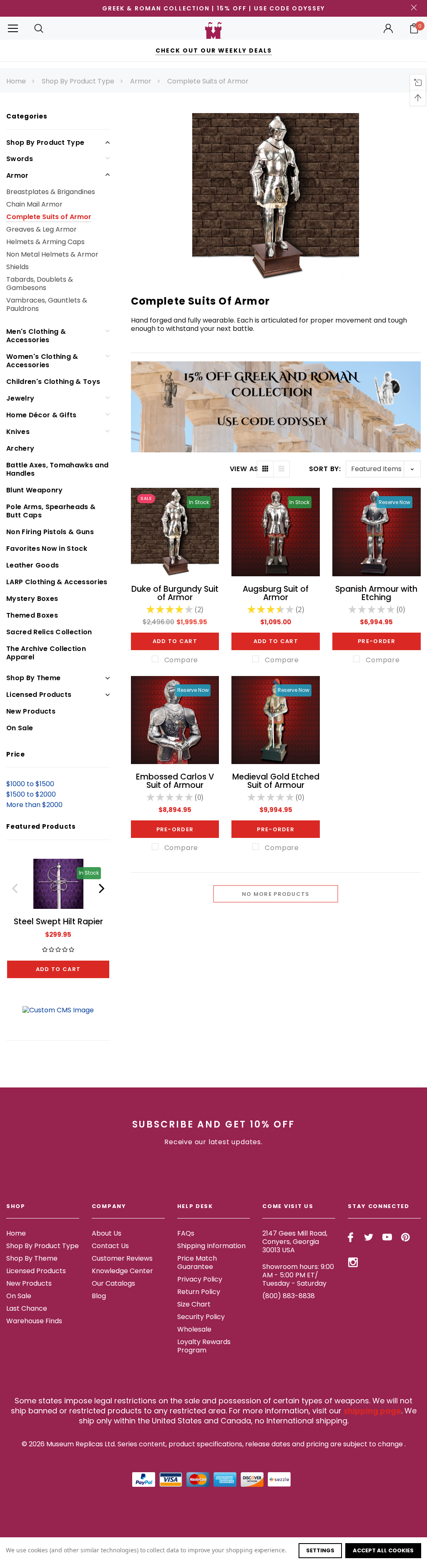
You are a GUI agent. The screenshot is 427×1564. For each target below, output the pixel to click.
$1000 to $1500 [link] (30, 784)
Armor (140, 81)
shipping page (372, 1410)
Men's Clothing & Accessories (36, 336)
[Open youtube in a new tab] (387, 1237)
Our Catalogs (113, 1283)
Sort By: (325, 469)
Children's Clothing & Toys (53, 381)
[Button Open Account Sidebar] (388, 28)
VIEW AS (243, 469)
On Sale (19, 728)
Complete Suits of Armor (208, 81)
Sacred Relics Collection (49, 632)
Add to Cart (58, 969)
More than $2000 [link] (34, 805)
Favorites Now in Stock (46, 548)
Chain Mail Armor (34, 204)
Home (16, 81)
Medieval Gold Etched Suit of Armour (275, 781)
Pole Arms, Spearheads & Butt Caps (50, 511)
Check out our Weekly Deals (214, 50)
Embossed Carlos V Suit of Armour (175, 781)
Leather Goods (32, 565)
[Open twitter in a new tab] (369, 1237)
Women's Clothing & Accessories (42, 361)
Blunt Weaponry (34, 490)
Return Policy (198, 1292)
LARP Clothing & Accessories (57, 582)
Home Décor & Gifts (41, 415)
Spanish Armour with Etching (376, 593)
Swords (19, 159)
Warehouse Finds (34, 1321)
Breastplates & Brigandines (50, 192)
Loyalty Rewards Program (204, 1346)
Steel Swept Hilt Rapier (58, 921)
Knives (18, 431)
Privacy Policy (199, 1279)
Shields (17, 267)
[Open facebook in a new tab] (350, 1237)
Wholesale (194, 1329)
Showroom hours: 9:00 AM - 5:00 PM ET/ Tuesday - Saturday (298, 1275)
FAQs (185, 1233)
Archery (20, 448)
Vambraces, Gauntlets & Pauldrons (46, 304)
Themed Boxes (32, 615)
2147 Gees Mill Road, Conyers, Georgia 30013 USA (294, 1241)
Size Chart (194, 1304)
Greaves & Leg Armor (41, 229)
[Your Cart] (414, 28)
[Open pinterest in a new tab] (405, 1237)
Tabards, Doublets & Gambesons (39, 284)
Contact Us (110, 1246)
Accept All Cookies (383, 1550)
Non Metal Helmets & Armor (52, 254)
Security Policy (201, 1317)
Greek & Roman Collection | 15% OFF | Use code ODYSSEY (213, 8)
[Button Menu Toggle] (13, 28)
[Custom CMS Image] (58, 1010)
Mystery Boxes (32, 598)
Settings (320, 1550)
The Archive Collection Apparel (46, 653)
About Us (106, 1233)
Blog (99, 1296)
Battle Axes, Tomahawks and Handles (57, 469)
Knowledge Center (122, 1271)
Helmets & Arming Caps (45, 242)
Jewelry (20, 398)
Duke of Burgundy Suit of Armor (175, 593)
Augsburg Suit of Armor (276, 593)
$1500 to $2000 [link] (31, 794)
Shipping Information (211, 1246)
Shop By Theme (33, 678)
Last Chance (26, 1308)
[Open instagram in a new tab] (353, 1262)
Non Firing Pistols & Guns (50, 532)
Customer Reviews (122, 1258)
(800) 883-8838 (288, 1296)
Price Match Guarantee (197, 1262)
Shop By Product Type (78, 81)
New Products (30, 711)
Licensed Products (38, 694)
